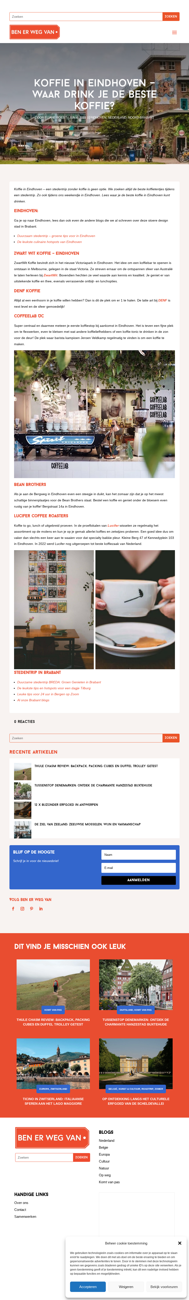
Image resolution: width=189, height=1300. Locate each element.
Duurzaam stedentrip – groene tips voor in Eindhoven (56, 236)
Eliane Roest (56, 117)
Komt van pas (53, 1010)
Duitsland (126, 1010)
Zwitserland (58, 1089)
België (113, 1089)
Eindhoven (97, 117)
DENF (163, 300)
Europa (44, 1089)
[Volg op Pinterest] (31, 908)
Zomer (159, 1089)
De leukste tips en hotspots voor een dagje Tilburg (54, 688)
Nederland (117, 117)
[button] (179, 1243)
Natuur (104, 1168)
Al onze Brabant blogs (33, 700)
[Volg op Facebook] (13, 908)
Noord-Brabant (141, 117)
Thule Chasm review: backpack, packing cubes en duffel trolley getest (96, 766)
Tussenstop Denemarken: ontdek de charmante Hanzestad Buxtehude (93, 785)
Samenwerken (25, 1216)
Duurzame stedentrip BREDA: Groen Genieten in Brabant (59, 682)
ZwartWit (50, 275)
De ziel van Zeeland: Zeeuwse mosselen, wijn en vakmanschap (88, 824)
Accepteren (88, 1287)
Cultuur (104, 1161)
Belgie (103, 1147)
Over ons (21, 1203)
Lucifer (113, 525)
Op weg (105, 1175)
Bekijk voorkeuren (164, 1287)
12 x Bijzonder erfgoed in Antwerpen (66, 805)
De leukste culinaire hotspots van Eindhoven (49, 242)
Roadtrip (147, 1089)
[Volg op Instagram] (22, 908)
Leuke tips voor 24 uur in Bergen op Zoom (48, 694)
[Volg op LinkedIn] (40, 908)
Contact (20, 1210)
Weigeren (126, 1287)
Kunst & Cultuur (129, 1089)
